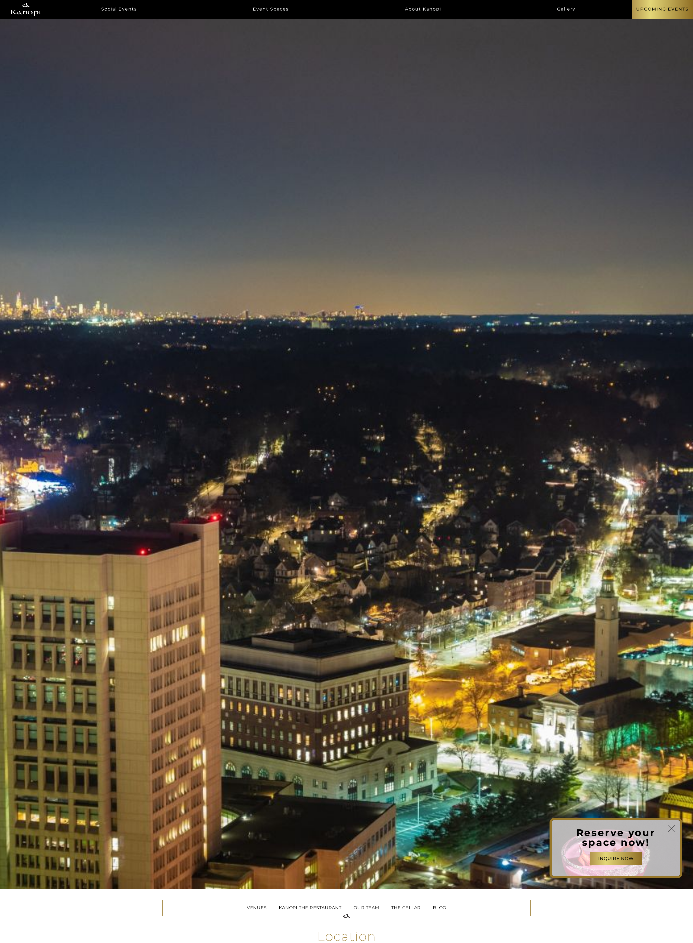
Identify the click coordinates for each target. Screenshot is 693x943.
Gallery (566, 9)
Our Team (366, 908)
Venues (257, 908)
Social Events (119, 9)
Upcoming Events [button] (662, 9)
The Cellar (406, 908)
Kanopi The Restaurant (310, 908)
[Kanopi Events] (26, 9)
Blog (439, 908)
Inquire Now (616, 858)
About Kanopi (423, 9)
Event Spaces (271, 9)
